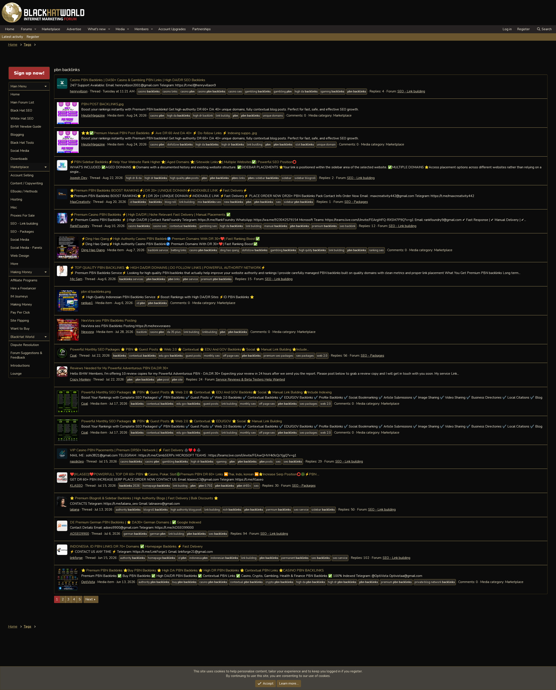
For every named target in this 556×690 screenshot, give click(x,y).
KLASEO (76, 485)
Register (32, 37)
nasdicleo (77, 461)
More (14, 264)
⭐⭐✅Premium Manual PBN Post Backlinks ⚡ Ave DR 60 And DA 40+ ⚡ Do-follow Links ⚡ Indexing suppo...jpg (169, 133)
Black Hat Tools (22, 142)
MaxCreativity (80, 202)
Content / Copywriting (26, 183)
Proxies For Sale (22, 215)
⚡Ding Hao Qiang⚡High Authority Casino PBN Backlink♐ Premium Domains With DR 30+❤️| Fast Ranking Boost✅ (170, 238)
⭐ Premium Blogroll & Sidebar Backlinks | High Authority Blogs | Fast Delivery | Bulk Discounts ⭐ (144, 498)
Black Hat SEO (21, 110)
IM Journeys (19, 296)
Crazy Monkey (80, 379)
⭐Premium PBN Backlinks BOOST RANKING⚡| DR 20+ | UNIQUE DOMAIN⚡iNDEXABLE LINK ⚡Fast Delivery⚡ (158, 190)
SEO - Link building (411, 91)
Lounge (16, 373)
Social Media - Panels (26, 248)
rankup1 (87, 303)
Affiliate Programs (23, 280)
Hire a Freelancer (23, 288)
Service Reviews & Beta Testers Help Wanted (250, 379)
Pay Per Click (20, 312)
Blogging (17, 134)
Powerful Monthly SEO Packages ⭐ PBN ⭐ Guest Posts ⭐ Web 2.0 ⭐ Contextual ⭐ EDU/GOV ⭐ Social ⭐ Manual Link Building (181, 421)
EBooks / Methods (24, 191)
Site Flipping (19, 320)
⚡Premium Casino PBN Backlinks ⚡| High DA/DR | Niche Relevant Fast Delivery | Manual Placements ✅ (150, 214)
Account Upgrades (172, 29)
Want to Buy (20, 328)
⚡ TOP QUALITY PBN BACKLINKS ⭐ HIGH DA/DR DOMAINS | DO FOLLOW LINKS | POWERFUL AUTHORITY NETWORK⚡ (167, 267)
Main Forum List (22, 102)
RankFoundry (79, 226)
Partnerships (201, 29)
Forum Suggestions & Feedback (26, 355)
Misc (13, 207)
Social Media (19, 151)
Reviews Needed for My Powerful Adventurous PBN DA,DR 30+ (119, 368)
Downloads (19, 159)
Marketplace (51, 29)
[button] (35, 29)
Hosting (16, 199)
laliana (74, 509)
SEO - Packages (356, 202)
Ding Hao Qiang (93, 250)
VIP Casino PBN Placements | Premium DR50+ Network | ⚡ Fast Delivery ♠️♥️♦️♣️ (135, 450)
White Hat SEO (21, 118)
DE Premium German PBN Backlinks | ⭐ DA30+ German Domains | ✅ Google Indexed (135, 522)
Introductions (20, 365)
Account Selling (21, 175)
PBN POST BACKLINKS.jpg (102, 104)
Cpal (73, 355)
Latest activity (12, 37)
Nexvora (87, 332)
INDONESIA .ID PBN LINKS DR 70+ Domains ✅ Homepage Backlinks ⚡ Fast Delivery (136, 546)
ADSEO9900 (79, 533)
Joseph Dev (78, 178)
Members (141, 29)
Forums (26, 29)
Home (9, 29)
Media (120, 29)
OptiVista (88, 582)
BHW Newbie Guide (25, 126)
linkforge (76, 558)
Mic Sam (76, 279)
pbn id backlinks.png (96, 291)
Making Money (21, 304)
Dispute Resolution (24, 345)
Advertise (74, 29)
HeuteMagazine (93, 115)
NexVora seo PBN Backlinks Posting (108, 320)
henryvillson (79, 91)
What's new (97, 29)
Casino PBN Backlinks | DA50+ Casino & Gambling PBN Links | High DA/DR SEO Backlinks (137, 80)
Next (89, 599)
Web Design (19, 256)
